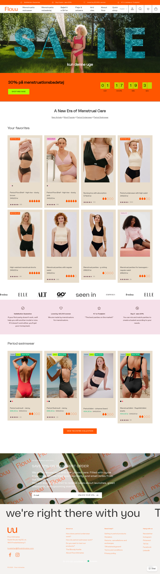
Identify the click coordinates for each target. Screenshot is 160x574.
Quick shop (115, 9)
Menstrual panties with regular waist (59, 268)
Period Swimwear (101, 117)
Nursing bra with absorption (95, 193)
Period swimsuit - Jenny (20, 408)
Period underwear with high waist (134, 193)
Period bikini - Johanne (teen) (96, 409)
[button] (148, 9)
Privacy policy (110, 553)
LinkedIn (146, 550)
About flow (104, 9)
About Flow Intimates (75, 553)
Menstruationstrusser (28, 9)
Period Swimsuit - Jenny (57, 408)
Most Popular (69, 117)
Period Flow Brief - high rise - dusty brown (24, 193)
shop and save (19, 92)
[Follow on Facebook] (10, 554)
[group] (80, 43)
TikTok (145, 544)
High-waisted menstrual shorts (23, 267)
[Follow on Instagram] (17, 554)
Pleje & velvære (79, 9)
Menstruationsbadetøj (48, 9)
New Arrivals (57, 117)
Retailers (108, 537)
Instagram (147, 537)
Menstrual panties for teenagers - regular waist (134, 268)
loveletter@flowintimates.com (21, 548)
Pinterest (147, 540)
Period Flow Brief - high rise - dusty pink (61, 193)
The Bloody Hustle (73, 549)
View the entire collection (80, 431)
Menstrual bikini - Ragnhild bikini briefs (133, 409)
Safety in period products (115, 534)
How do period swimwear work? (79, 540)
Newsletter (147, 534)
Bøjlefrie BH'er (64, 9)
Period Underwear (84, 117)
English (122, 9)
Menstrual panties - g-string (95, 267)
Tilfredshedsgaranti (112, 547)
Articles (92, 9)
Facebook (147, 547)
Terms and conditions (113, 550)
